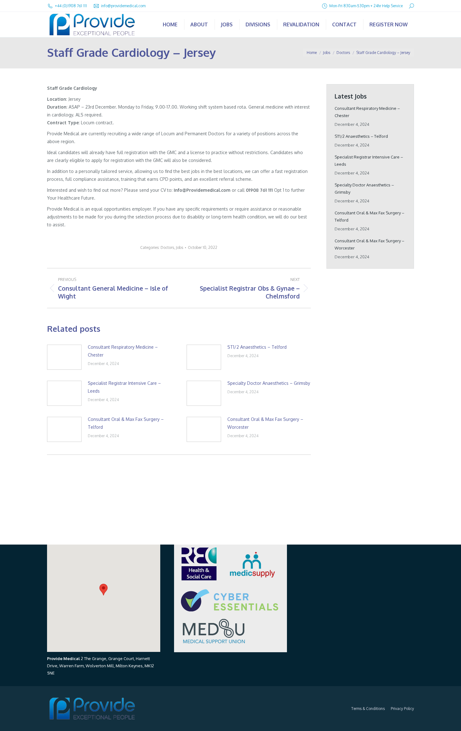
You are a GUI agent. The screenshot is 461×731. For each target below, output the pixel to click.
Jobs (179, 247)
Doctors (167, 247)
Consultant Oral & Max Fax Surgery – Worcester (265, 423)
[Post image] (64, 357)
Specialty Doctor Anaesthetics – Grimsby (268, 383)
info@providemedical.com (123, 5)
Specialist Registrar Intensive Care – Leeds (124, 387)
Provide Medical (63, 658)
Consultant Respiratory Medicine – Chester (123, 350)
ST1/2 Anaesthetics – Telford (257, 347)
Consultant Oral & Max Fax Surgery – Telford (126, 423)
